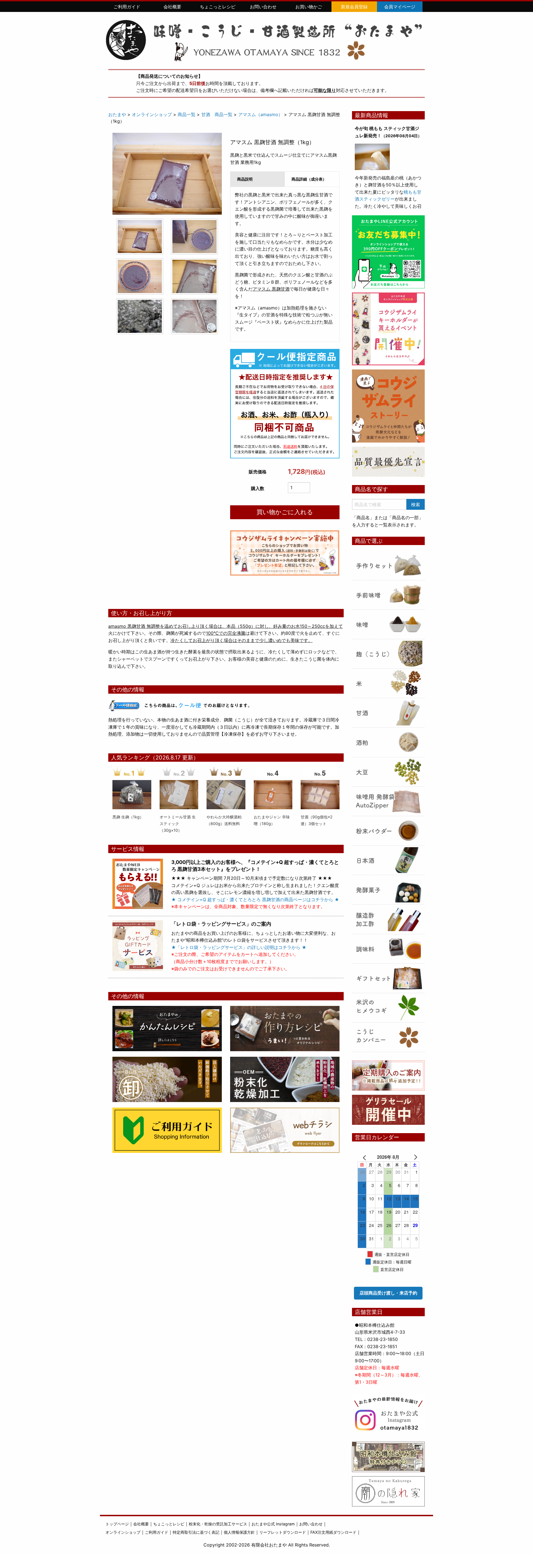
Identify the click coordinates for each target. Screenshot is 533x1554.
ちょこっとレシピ (217, 6)
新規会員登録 (354, 6)
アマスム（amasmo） (260, 114)
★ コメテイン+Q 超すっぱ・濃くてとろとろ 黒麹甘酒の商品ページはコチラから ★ (255, 899)
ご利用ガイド (127, 6)
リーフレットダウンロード (282, 1532)
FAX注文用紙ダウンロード (333, 1532)
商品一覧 (186, 114)
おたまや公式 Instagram (273, 1523)
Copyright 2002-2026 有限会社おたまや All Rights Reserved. (266, 1545)
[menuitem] (127, 6)
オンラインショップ (152, 114)
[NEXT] (411, 1157)
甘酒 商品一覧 (216, 114)
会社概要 (172, 6)
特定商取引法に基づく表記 (196, 1532)
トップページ (117, 1523)
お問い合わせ (263, 6)
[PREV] (365, 1157)
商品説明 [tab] (245, 179)
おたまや (117, 114)
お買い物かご (308, 6)
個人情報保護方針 (239, 1532)
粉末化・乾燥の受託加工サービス (218, 1523)
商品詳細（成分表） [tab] (308, 179)
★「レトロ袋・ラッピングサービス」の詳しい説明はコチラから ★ (238, 947)
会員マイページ (399, 6)
